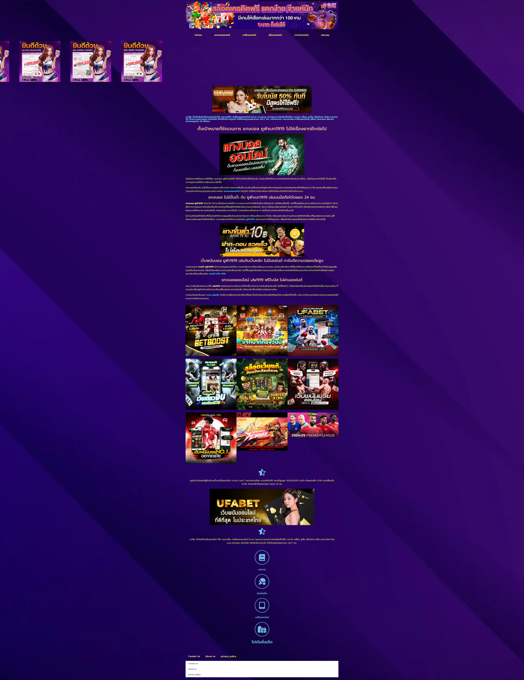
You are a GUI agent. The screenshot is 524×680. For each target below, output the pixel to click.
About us (210, 656)
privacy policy (228, 656)
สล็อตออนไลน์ (275, 35)
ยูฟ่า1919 (250, 219)
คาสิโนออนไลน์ (249, 35)
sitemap (325, 35)
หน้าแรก (198, 35)
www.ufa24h (212, 295)
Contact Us (194, 656)
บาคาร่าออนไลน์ (301, 35)
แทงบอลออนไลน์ (222, 35)
